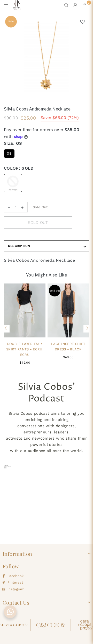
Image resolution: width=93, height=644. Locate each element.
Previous (6, 329)
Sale (11, 21)
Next (87, 329)
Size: (13, 143)
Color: (19, 168)
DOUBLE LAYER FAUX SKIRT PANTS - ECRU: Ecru (24, 349)
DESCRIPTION (19, 246)
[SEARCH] (66, 5)
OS (9, 153)
